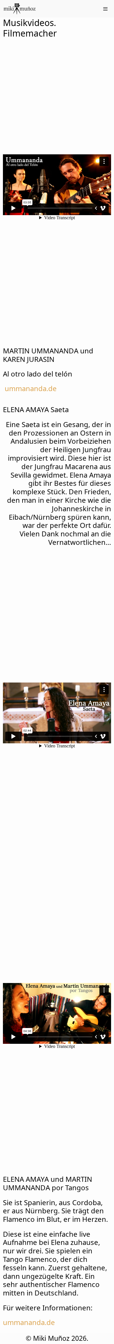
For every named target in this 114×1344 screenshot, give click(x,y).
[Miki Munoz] (19, 9)
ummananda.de (31, 388)
